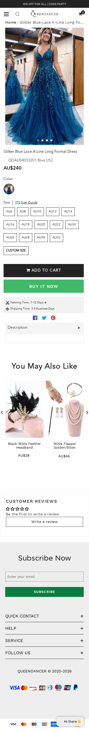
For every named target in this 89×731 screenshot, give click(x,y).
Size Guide (29, 202)
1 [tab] (38, 140)
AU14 (68, 211)
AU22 (56, 224)
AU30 (41, 237)
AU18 (26, 224)
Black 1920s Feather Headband (24, 445)
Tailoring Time (19, 302)
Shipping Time (20, 308)
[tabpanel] (44, 86)
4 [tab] (51, 140)
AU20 (41, 224)
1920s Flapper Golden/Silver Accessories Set (65, 447)
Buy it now (43, 286)
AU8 (23, 211)
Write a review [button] (44, 521)
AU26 (10, 237)
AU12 (53, 211)
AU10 (37, 211)
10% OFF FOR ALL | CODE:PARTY (44, 4)
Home (10, 22)
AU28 (26, 237)
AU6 (9, 211)
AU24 (72, 224)
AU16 (10, 224)
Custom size (16, 250)
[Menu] (8, 14)
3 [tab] (47, 140)
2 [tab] (42, 140)
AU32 (56, 237)
